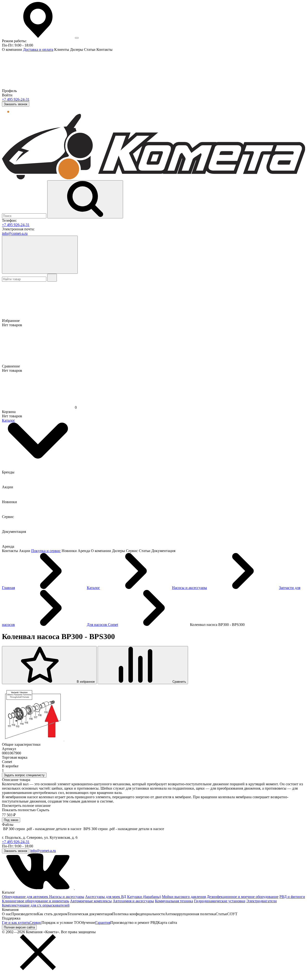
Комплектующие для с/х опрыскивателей (36, 905)
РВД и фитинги (292, 897)
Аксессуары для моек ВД (105, 897)
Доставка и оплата (38, 49)
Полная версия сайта (19, 927)
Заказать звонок (15, 104)
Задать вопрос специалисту (24, 775)
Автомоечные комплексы (91, 901)
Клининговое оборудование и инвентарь (35, 901)
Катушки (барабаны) (144, 897)
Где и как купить (16, 923)
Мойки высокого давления (184, 897)
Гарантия (102, 923)
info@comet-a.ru (15, 233)
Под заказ (11, 820)
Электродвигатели (261, 901)
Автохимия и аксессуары (133, 901)
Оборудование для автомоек (25, 897)
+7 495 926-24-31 (16, 99)
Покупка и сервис (46, 551)
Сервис (35, 923)
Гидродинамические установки (219, 901)
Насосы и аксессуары (66, 897)
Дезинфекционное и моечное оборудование (242, 897)
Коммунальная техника (174, 901)
